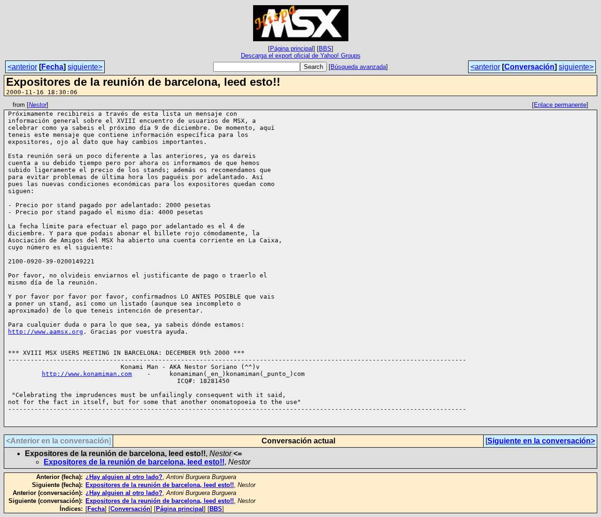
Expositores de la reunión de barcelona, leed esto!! (134, 462)
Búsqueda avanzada (358, 66)
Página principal (291, 48)
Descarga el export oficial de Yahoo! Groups (301, 55)
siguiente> (85, 67)
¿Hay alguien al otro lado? (123, 476)
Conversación (529, 67)
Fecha (52, 67)
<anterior (22, 67)
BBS (325, 48)
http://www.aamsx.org (45, 331)
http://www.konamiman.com (87, 373)
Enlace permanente (560, 104)
